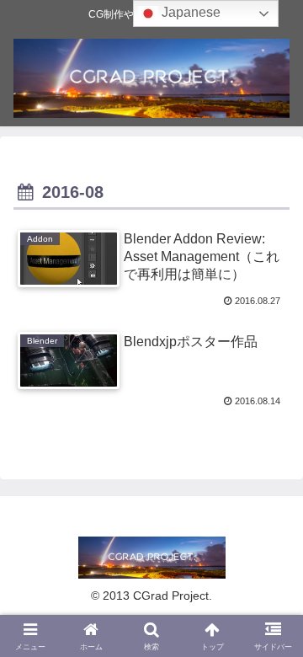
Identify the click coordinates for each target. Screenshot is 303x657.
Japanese (189, 12)
